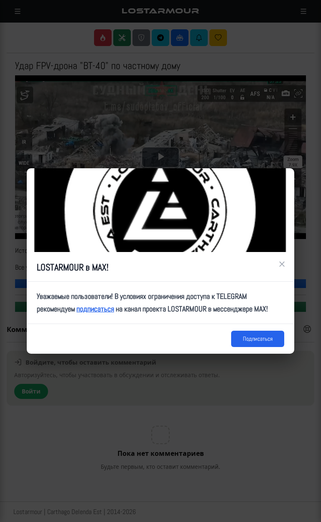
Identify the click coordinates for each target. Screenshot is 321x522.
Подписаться (258, 338)
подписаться (95, 309)
